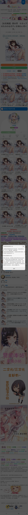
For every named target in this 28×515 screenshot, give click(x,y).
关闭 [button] (14, 268)
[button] (23, 246)
